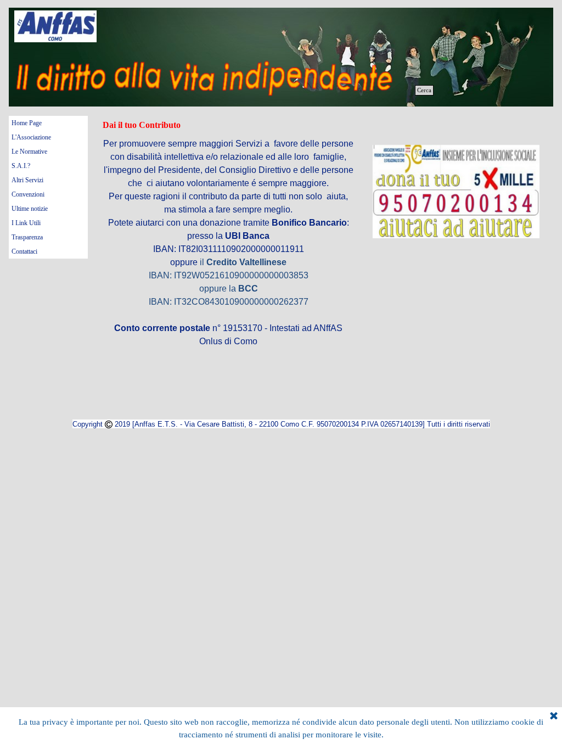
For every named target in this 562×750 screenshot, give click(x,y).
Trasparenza (27, 237)
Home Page (27, 123)
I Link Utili (26, 223)
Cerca (424, 90)
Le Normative (29, 151)
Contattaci (24, 251)
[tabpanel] (456, 192)
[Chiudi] (553, 716)
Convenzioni (28, 194)
